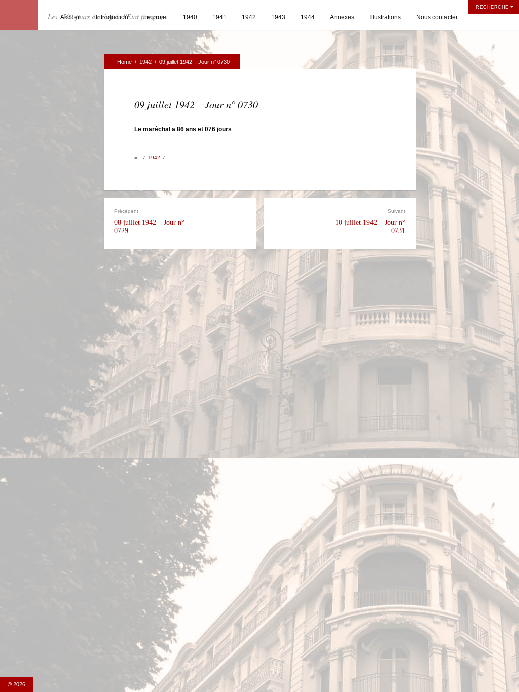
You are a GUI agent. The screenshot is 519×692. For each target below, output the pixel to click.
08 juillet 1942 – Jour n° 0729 (149, 221)
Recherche (492, 7)
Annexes (342, 17)
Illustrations (385, 17)
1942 (249, 17)
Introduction (112, 17)
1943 (278, 17)
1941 (219, 17)
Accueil (70, 17)
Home (124, 62)
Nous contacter (437, 17)
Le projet (155, 17)
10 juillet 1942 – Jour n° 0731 (370, 221)
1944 (308, 17)
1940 (190, 17)
